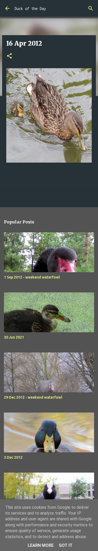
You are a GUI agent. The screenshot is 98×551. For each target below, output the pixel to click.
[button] (9, 56)
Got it (65, 545)
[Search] (91, 8)
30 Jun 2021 (14, 337)
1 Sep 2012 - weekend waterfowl (32, 277)
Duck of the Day (30, 8)
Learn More (41, 545)
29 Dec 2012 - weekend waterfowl (33, 397)
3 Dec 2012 (13, 457)
